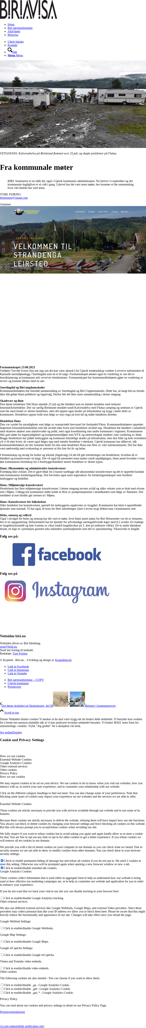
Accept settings (9, 1026)
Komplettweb (63, 660)
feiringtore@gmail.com (14, 197)
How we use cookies (12, 776)
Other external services (13, 901)
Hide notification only (31, 1026)
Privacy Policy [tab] (8, 773)
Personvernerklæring (12, 1012)
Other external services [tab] (13, 766)
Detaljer (17, 732)
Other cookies (8, 971)
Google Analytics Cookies (16, 871)
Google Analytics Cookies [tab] (16, 763)
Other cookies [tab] (8, 769)
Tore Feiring (20, 653)
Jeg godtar (6, 732)
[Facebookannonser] (73, 295)
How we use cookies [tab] (12, 756)
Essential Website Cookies (16, 804)
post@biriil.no (8, 646)
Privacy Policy (8, 999)
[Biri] (28, 18)
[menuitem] (77, 24)
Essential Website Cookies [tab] (16, 759)
